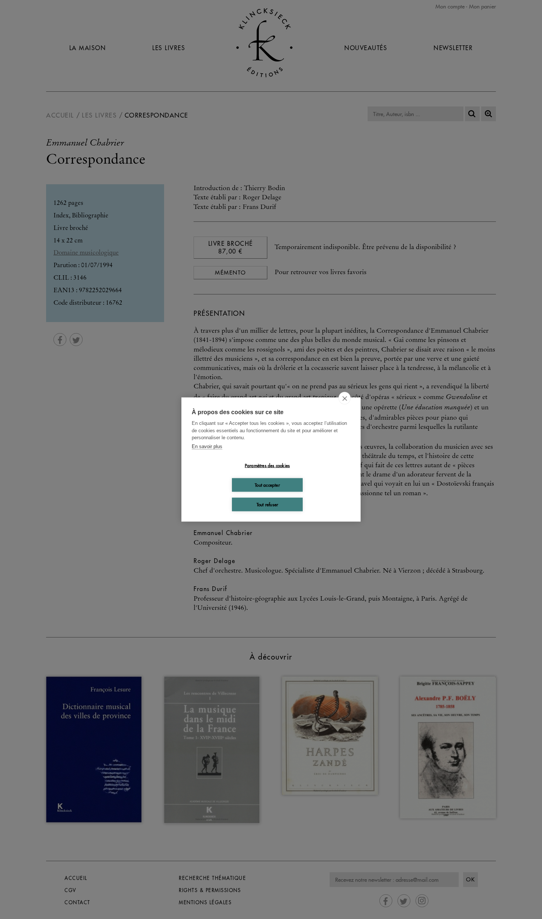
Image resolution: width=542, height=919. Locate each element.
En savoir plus (207, 446)
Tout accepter (267, 485)
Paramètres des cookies (267, 465)
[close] (344, 398)
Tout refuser (267, 504)
